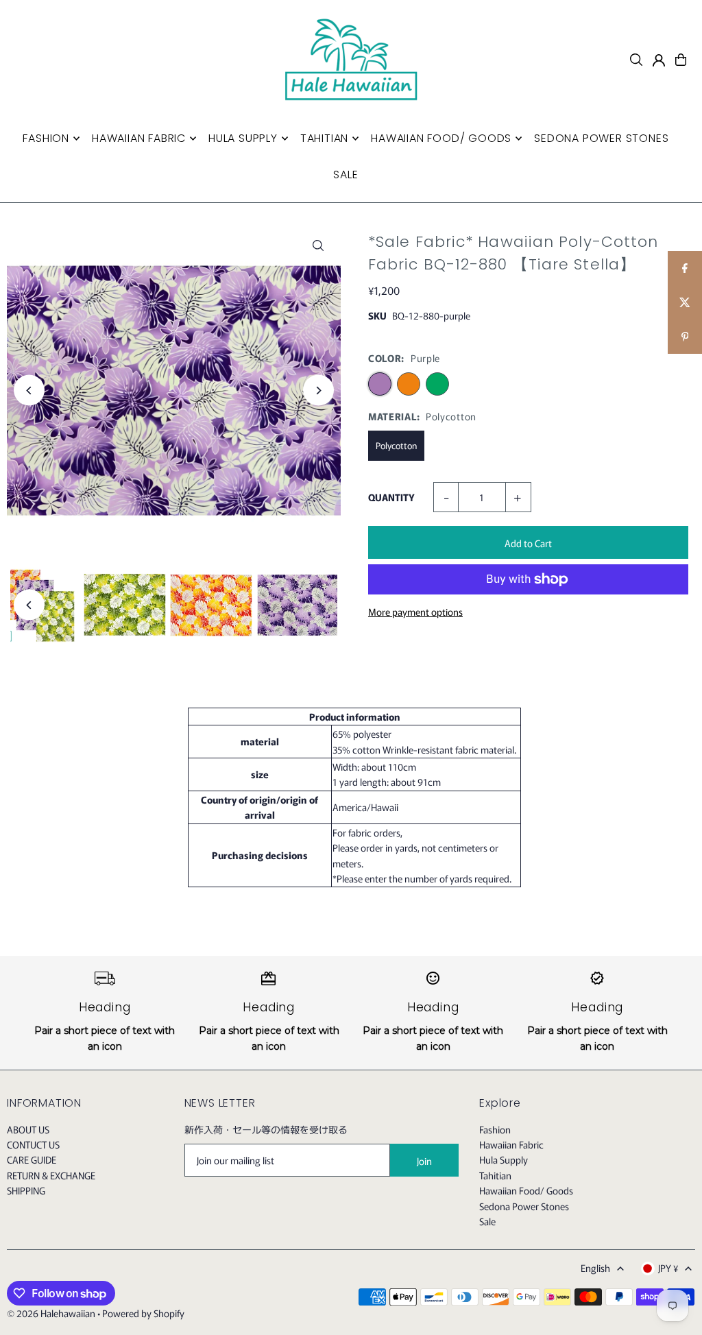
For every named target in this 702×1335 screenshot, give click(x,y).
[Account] (659, 60)
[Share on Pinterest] (685, 337)
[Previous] (29, 390)
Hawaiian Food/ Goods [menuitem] (441, 138)
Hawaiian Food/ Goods (526, 1190)
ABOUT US (28, 1129)
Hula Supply (503, 1159)
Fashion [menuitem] (46, 138)
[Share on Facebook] (685, 268)
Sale (487, 1221)
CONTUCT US (33, 1144)
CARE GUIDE (31, 1159)
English (595, 1268)
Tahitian (495, 1175)
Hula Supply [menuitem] (243, 138)
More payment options (415, 611)
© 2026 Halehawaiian (51, 1313)
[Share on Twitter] (685, 302)
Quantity (391, 497)
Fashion (495, 1129)
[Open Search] (636, 59)
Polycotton (396, 445)
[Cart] (680, 59)
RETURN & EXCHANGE (51, 1175)
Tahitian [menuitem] (324, 138)
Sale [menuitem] (345, 174)
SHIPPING (26, 1190)
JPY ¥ (668, 1268)
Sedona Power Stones (524, 1206)
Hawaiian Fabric (511, 1144)
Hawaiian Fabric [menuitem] (139, 138)
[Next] (318, 390)
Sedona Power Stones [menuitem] (601, 138)
